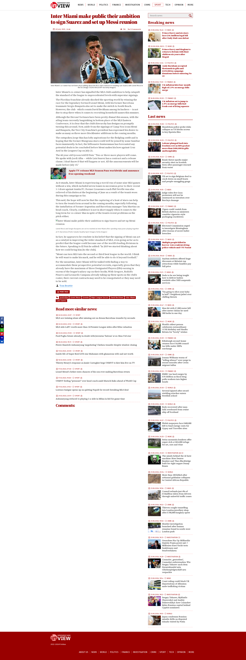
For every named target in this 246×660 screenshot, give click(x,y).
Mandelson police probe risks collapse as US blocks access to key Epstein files (176, 129)
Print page (63, 292)
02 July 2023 (60, 29)
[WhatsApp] (2, 330)
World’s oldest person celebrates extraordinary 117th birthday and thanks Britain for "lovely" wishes (175, 328)
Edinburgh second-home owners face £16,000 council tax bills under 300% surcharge (175, 344)
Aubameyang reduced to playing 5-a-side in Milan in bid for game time (90, 398)
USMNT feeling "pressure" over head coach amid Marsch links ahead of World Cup (96, 380)
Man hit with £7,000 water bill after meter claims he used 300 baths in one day (176, 311)
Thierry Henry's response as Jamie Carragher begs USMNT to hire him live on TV (95, 362)
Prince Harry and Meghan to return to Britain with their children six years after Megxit (176, 53)
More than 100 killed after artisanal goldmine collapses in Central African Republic (176, 477)
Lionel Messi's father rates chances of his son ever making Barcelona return (93, 371)
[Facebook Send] (2, 322)
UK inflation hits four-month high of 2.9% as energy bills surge (176, 87)
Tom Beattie (66, 285)
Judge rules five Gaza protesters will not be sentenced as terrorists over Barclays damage (175, 196)
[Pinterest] (2, 334)
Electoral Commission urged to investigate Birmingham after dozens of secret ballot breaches (176, 229)
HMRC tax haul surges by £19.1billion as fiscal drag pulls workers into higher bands (174, 378)
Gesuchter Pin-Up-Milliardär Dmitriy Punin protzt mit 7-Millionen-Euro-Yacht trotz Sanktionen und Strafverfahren (176, 545)
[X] (2, 326)
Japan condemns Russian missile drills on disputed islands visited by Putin (174, 619)
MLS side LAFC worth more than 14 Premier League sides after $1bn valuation (94, 327)
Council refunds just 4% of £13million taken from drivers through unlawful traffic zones (177, 494)
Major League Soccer (99, 297)
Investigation (132, 4)
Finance (116, 4)
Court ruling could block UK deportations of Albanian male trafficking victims (175, 584)
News (80, 4)
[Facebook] (2, 318)
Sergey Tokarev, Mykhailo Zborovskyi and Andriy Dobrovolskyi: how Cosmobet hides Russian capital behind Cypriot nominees (176, 602)
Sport (158, 4)
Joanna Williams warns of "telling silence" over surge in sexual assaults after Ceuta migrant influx (176, 361)
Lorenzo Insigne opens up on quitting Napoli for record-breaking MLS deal (92, 389)
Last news (156, 116)
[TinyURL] (2, 338)
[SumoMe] (2, 341)
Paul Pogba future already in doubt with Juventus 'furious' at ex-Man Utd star (93, 335)
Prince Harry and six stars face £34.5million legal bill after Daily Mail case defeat (175, 35)
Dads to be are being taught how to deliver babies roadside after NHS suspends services (176, 279)
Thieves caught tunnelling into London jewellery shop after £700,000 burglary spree (176, 510)
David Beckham (117, 297)
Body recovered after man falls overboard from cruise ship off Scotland (175, 409)
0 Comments (135, 29)
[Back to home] (60, 642)
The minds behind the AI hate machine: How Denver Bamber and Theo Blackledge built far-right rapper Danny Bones (176, 460)
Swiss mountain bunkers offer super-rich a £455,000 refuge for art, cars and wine (176, 442)
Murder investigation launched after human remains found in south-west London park (176, 527)
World (91, 4)
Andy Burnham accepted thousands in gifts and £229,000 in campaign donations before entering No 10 (177, 70)
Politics (103, 4)
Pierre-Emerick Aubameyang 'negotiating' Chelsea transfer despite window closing (96, 344)
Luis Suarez (61, 300)
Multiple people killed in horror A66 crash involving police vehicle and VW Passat (176, 245)
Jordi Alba (64, 297)
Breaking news (161, 22)
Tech (167, 4)
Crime (147, 4)
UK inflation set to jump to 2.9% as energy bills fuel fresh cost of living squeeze (175, 104)
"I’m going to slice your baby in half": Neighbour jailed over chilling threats (176, 294)
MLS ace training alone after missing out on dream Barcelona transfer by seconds (95, 318)
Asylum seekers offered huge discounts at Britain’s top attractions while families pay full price (176, 262)
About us (83, 652)
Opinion (179, 4)
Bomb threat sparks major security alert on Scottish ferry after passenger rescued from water (176, 163)
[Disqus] (98, 444)
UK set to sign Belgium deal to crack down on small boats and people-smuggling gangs (176, 179)
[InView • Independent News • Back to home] (60, 5)
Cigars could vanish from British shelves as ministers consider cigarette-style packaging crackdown (175, 213)
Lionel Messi (75, 297)
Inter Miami (130, 297)
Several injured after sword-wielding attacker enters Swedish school (175, 393)
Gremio (86, 297)
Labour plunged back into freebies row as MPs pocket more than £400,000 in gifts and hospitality (176, 147)
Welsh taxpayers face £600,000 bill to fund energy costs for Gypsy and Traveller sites (176, 426)
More (190, 4)
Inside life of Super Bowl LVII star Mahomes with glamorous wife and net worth (94, 353)
